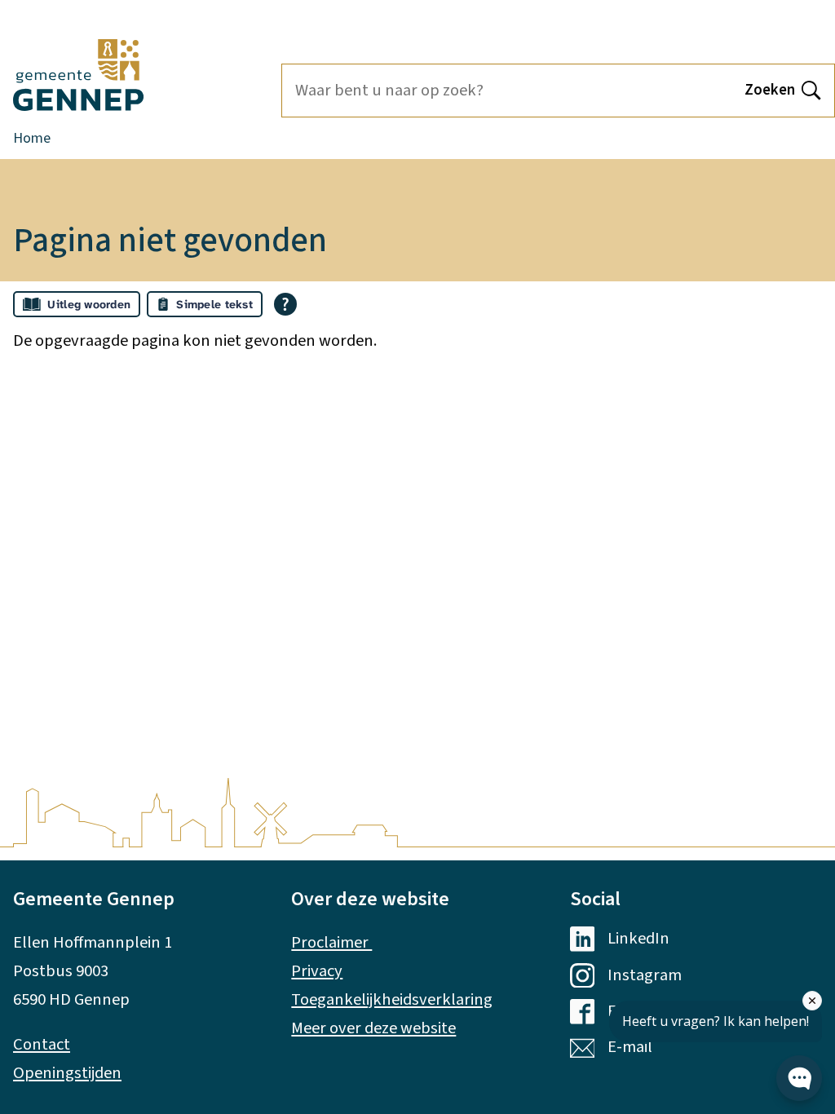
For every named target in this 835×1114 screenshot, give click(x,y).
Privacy (316, 971)
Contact (41, 1044)
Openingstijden (67, 1073)
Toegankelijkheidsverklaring (392, 999)
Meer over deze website (373, 1028)
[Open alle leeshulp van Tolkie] (285, 304)
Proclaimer (331, 942)
